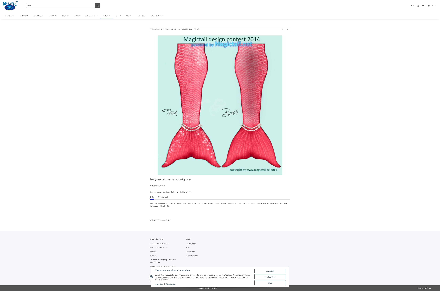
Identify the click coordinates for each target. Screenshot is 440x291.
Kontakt (153, 252)
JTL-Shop (428, 288)
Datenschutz (170, 284)
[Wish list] (423, 6)
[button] (418, 6)
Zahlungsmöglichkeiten (159, 243)
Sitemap (153, 256)
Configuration (269, 277)
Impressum (159, 284)
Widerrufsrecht (192, 256)
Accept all (270, 271)
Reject (270, 283)
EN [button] (411, 6)
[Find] (97, 5)
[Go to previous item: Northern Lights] (282, 29)
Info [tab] (152, 197)
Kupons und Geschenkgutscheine (163, 266)
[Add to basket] (152, 176)
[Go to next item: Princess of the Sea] (287, 29)
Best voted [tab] (163, 197)
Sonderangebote (157, 15)
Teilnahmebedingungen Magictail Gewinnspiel (163, 261)
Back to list (155, 29)
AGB (187, 248)
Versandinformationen (159, 248)
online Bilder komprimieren (160, 220)
